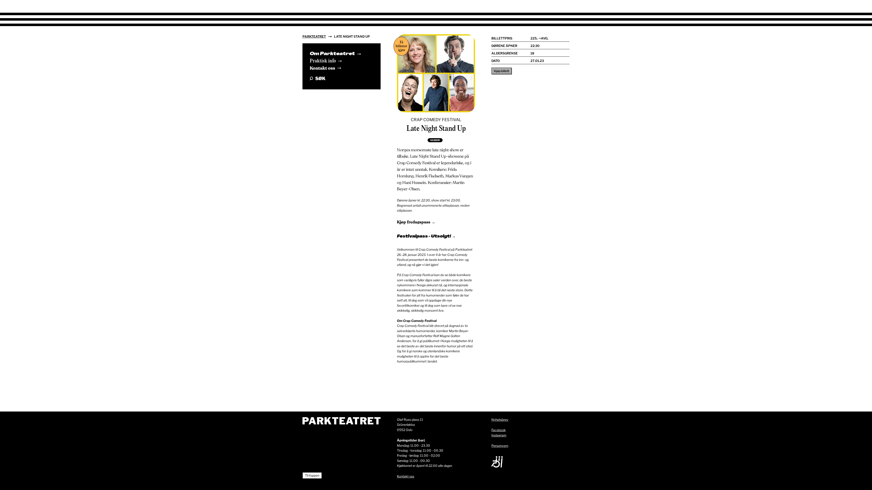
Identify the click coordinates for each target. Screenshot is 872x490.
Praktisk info (323, 61)
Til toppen (312, 475)
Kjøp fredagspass (414, 222)
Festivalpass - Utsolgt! (424, 237)
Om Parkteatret (332, 54)
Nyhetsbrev (499, 419)
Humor (435, 140)
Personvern (499, 446)
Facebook (498, 430)
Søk (320, 78)
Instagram (498, 435)
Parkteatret (314, 36)
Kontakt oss (322, 68)
